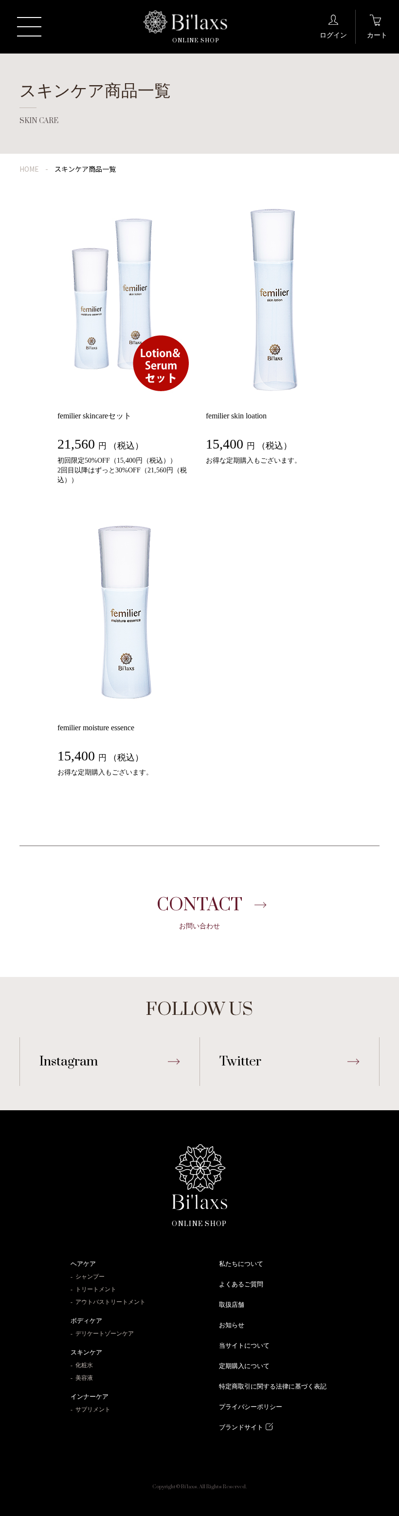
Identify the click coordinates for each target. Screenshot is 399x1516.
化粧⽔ (84, 1365)
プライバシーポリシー (250, 1406)
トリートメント (95, 1289)
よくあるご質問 (241, 1284)
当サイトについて (244, 1345)
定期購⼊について (244, 1366)
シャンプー (90, 1276)
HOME (29, 169)
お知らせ (231, 1325)
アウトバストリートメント (110, 1302)
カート (377, 35)
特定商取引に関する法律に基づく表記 (272, 1386)
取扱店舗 (231, 1304)
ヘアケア (83, 1263)
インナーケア (90, 1396)
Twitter (240, 1061)
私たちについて (241, 1263)
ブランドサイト (241, 1427)
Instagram (68, 1061)
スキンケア (86, 1352)
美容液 (84, 1377)
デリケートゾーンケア (104, 1333)
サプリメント (92, 1409)
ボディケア (86, 1320)
